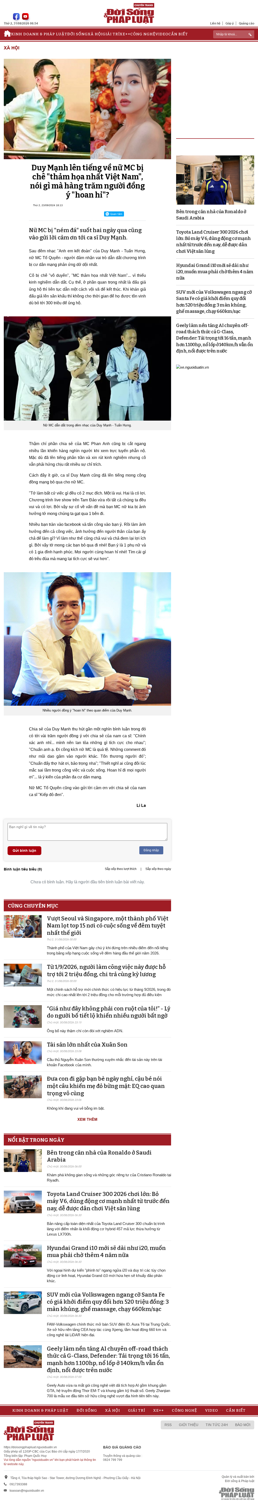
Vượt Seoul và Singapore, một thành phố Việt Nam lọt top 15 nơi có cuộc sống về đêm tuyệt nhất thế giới (107, 925)
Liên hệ (215, 23)
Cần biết (178, 34)
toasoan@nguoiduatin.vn (27, 1490)
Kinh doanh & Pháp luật (39, 34)
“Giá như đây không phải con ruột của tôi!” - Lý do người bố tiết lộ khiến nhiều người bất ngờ (108, 1012)
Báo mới (242, 1425)
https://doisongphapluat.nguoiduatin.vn (30, 1447)
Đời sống (77, 34)
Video (161, 34)
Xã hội (95, 34)
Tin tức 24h (217, 1425)
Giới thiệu (188, 1425)
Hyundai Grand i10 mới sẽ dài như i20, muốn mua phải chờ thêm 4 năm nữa (106, 1252)
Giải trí (111, 34)
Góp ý (229, 23)
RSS (168, 1425)
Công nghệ (142, 34)
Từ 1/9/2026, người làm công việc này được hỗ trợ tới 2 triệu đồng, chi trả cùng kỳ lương (106, 971)
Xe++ (125, 34)
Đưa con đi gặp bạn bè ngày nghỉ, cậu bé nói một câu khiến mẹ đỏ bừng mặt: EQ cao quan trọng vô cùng (106, 1086)
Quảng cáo (246, 23)
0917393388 (18, 1484)
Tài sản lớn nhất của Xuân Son (87, 1044)
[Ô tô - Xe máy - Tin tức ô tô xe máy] (192, 367)
